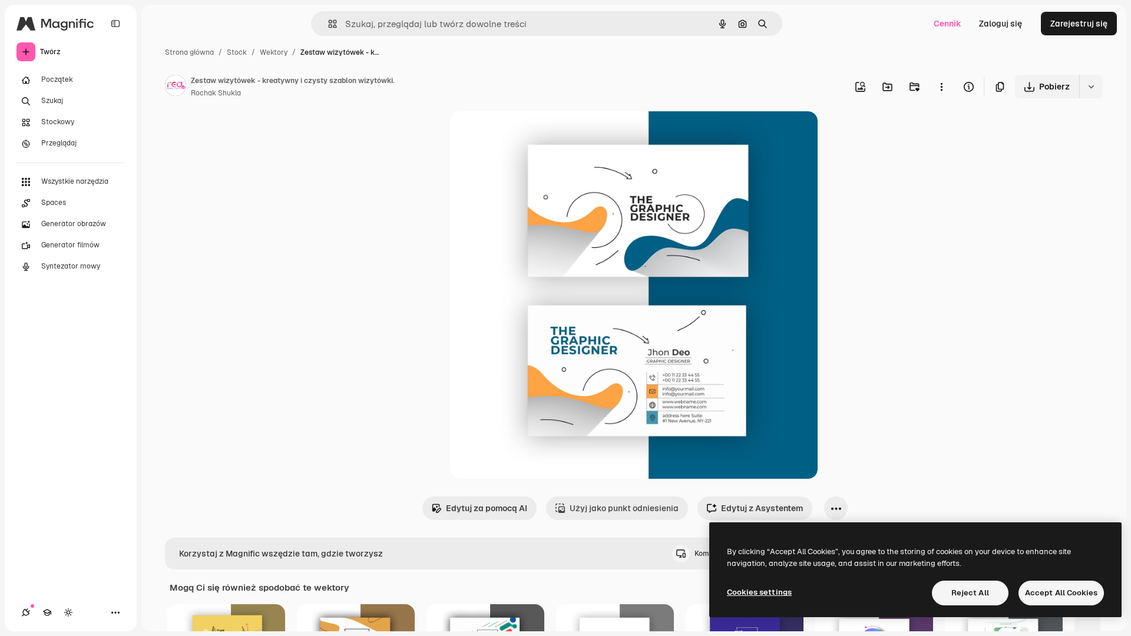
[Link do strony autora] (175, 87)
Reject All (970, 593)
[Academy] (47, 612)
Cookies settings (759, 592)
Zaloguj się (1000, 23)
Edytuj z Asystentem (762, 508)
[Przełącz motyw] (68, 612)
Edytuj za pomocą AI (486, 508)
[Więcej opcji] (941, 86)
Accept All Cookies (1061, 593)
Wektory (273, 52)
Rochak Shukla (216, 93)
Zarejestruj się (1078, 23)
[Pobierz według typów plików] (1091, 86)
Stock (237, 52)
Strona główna (189, 52)
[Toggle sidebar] (115, 23)
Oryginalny (531, 134)
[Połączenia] (25, 612)
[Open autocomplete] (328, 23)
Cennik (947, 23)
